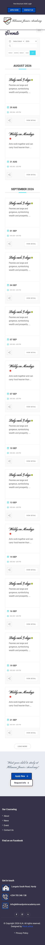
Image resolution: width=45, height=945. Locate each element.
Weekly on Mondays (21, 134)
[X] (28, 914)
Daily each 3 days (19, 80)
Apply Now (14, 10)
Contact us (28, 10)
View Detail (31, 120)
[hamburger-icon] (39, 30)
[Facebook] (16, 914)
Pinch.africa (27, 926)
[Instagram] (22, 914)
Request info (20, 783)
